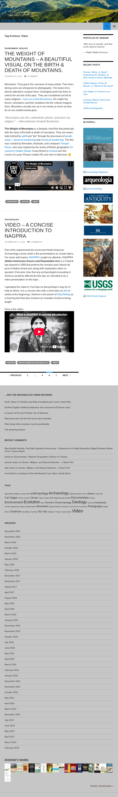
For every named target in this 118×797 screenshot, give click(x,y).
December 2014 (12, 681)
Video (35, 202)
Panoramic (83, 506)
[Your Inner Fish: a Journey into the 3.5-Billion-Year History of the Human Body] (8, 768)
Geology (23, 48)
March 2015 (10, 664)
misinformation (30, 506)
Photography (95, 506)
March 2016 (10, 614)
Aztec (85, 494)
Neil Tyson (75, 506)
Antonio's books (16, 760)
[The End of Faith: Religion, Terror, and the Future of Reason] (103, 768)
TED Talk (42, 511)
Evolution (32, 502)
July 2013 (9, 720)
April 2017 (9, 592)
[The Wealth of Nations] (91, 767)
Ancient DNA (25, 494)
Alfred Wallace (14, 494)
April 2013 (9, 736)
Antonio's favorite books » (101, 786)
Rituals (105, 506)
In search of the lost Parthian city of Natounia (26, 413)
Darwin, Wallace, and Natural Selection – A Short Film (48, 462)
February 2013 (12, 748)
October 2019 (11, 548)
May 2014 (9, 698)
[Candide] (109, 768)
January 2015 (11, 675)
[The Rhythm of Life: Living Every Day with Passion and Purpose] (56, 768)
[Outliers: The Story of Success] (8, 777)
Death (46, 498)
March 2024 (10, 542)
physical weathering (24, 140)
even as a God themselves (37, 99)
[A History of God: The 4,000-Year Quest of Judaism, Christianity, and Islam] (44, 768)
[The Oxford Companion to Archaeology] (85, 767)
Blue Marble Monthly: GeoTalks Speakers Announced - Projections (37, 448)
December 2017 (12, 575)
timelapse (51, 512)
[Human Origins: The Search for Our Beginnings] (50, 767)
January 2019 (11, 559)
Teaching (33, 512)
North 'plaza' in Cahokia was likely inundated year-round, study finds (38, 402)
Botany (90, 493)
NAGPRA (34, 257)
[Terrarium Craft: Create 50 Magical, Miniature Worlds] (62, 766)
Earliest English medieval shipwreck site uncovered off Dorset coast (37, 407)
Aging (7, 494)
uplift (25, 136)
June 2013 (10, 725)
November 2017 (12, 581)
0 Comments (36, 242)
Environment (11, 48)
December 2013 (12, 714)
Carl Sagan (11, 497)
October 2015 (11, 637)
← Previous (14, 375)
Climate (34, 498)
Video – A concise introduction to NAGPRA (29, 230)
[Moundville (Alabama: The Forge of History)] (14, 768)
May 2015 (9, 653)
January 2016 (11, 620)
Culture (41, 498)
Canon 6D (99, 494)
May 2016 (9, 603)
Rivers (7, 512)
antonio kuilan (11, 462)
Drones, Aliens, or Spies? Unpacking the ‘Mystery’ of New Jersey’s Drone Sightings (97, 75)
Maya (22, 506)
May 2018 (9, 564)
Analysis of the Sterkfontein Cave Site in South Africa (45, 473)
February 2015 (12, 670)
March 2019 (10, 553)
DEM (51, 498)
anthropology (39, 493)
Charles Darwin (24, 498)
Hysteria (90, 503)
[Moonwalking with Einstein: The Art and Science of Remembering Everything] (20, 768)
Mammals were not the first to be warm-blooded (28, 418)
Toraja (57, 512)
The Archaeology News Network (32, 395)
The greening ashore (15, 429)
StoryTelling (64, 294)
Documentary (80, 497)
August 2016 (11, 598)
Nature (25, 202)
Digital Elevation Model (62, 498)
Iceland (53, 151)
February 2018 (12, 570)
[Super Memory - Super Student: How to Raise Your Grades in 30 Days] (68, 768)
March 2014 (10, 709)
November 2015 (12, 631)
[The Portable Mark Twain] (97, 768)
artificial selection (75, 494)
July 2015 (9, 642)
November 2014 (12, 686)
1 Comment (32, 76)
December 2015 (12, 625)
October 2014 (11, 692)
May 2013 (9, 731)
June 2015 (10, 648)
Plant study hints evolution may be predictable (27, 424)
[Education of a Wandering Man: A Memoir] (80, 768)
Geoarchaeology (63, 502)
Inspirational (100, 502)
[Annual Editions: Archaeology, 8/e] (26, 767)
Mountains (12, 202)
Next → (67, 375)
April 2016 (9, 609)
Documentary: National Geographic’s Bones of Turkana (40, 456)
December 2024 (12, 531)
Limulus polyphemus (12, 506)
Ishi (66, 290)
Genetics (49, 502)
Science (15, 511)
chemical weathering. (52, 140)
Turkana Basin (65, 512)
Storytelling (26, 512)
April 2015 (9, 659)
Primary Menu (114, 26)
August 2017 (11, 587)
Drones (92, 498)
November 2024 (12, 537)
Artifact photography (93, 108)
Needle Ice (66, 506)
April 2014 (9, 703)
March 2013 (10, 742)
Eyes (42, 503)
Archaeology (12, 220)
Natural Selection (55, 506)
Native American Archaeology (33, 363)
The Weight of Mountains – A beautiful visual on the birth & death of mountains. (38, 62)
